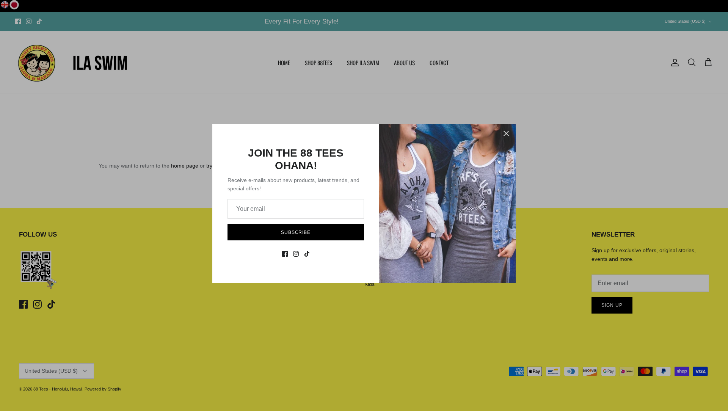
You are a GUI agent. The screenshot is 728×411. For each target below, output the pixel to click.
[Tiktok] (307, 254)
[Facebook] (285, 254)
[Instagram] (296, 254)
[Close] (506, 133)
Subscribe (296, 232)
